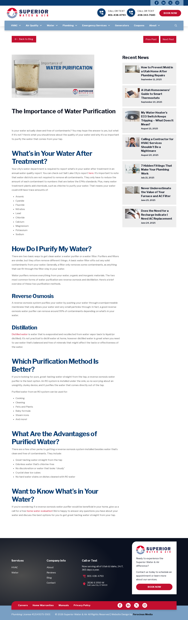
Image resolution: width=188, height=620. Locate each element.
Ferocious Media (143, 614)
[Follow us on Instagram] (144, 605)
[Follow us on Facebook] (120, 605)
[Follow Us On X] (170, 3)
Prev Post (151, 39)
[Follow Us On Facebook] (157, 3)
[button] (175, 25)
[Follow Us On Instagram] (177, 3)
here (91, 173)
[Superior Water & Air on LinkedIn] (128, 605)
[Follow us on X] (136, 605)
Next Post (168, 39)
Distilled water (20, 334)
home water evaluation (39, 511)
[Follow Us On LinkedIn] (163, 3)
